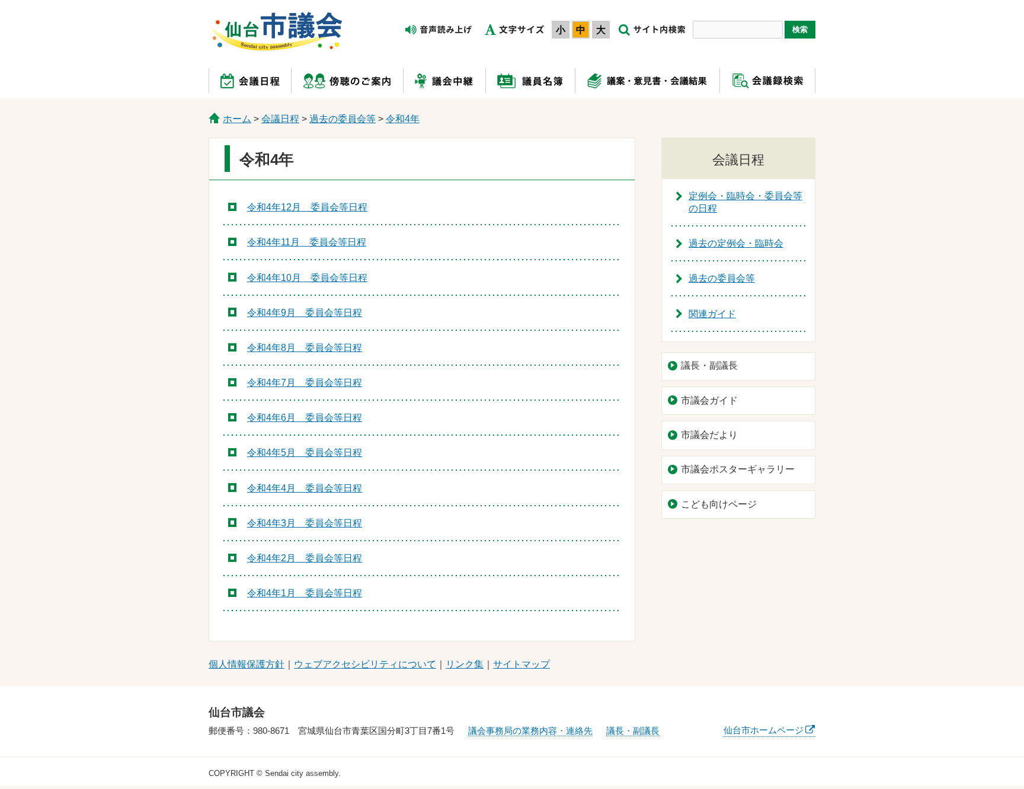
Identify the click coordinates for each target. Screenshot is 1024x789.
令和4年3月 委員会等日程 (304, 523)
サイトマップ (521, 664)
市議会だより (709, 435)
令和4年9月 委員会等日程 (304, 313)
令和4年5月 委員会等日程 (304, 453)
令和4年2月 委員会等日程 (304, 558)
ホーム (237, 119)
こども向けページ (719, 504)
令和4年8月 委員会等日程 (304, 348)
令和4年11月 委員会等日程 (306, 242)
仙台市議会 (276, 31)
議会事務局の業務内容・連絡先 (530, 731)
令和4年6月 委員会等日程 (304, 418)
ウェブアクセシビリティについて (365, 664)
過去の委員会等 (342, 119)
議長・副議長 (709, 365)
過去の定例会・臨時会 (736, 243)
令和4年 (403, 119)
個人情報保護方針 (246, 664)
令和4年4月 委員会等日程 (304, 488)
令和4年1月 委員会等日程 (304, 593)
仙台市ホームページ (764, 730)
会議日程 (280, 119)
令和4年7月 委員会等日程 (304, 383)
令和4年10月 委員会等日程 (307, 278)
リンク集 (465, 664)
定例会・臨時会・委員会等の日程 (745, 202)
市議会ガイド (709, 400)
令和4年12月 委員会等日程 (307, 207)
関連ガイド (712, 314)
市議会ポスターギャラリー (738, 469)
